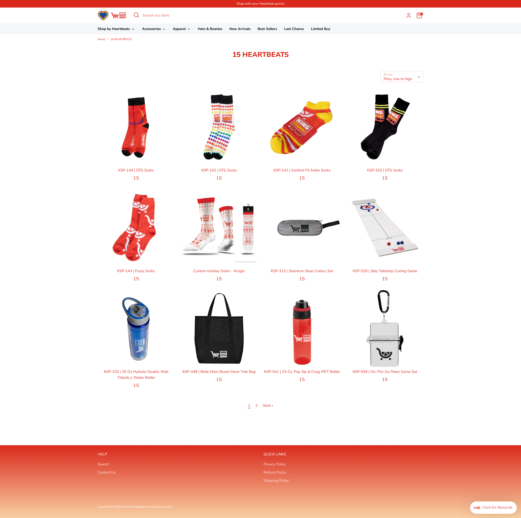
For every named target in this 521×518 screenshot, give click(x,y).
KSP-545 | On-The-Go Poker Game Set (385, 371)
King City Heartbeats (133, 507)
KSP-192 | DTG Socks (219, 170)
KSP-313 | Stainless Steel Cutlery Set (302, 270)
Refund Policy (275, 472)
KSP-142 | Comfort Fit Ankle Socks (302, 170)
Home (101, 39)
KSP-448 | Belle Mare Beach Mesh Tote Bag (219, 371)
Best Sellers (267, 29)
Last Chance (294, 29)
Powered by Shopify (159, 507)
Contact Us (107, 472)
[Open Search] (136, 15)
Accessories (152, 29)
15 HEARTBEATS (121, 39)
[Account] (409, 15)
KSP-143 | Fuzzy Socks (136, 270)
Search (103, 464)
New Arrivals (240, 29)
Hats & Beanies (210, 29)
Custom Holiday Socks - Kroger (219, 270)
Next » (268, 405)
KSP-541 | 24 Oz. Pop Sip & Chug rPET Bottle (302, 371)
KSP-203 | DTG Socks (385, 170)
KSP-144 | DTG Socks (136, 170)
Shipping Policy (276, 480)
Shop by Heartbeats (114, 29)
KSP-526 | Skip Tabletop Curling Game (385, 270)
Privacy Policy (275, 464)
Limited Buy (320, 29)
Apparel (180, 29)
